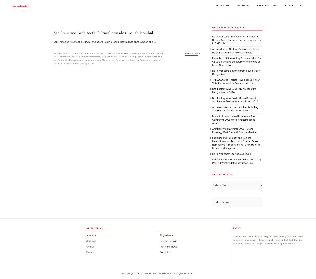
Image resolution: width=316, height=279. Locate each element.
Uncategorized (86, 63)
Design (127, 53)
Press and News (168, 246)
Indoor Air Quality (75, 57)
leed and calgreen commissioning (119, 57)
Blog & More (166, 235)
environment (59, 57)
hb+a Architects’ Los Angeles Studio (231, 153)
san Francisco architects (148, 60)
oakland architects (91, 60)
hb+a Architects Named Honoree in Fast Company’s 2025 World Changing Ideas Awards (234, 119)
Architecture (87, 53)
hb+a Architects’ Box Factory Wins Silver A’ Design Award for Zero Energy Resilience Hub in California (237, 40)
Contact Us (165, 252)
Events (90, 252)
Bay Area (98, 53)
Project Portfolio (168, 241)
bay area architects (113, 53)
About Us (91, 235)
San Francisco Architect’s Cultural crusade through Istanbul (103, 32)
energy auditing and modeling (147, 53)
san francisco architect (123, 60)
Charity (90, 246)
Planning (106, 60)
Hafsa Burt (61, 53)
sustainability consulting (65, 63)
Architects (74, 53)
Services (91, 241)
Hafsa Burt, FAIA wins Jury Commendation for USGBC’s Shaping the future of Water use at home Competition (236, 61)
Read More (191, 53)
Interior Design (93, 57)
